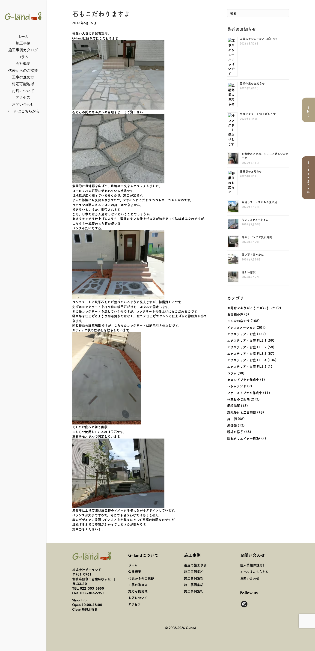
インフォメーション (241, 327)
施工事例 (23, 43)
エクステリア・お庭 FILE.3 (247, 353)
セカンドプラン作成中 (243, 379)
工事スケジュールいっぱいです (259, 39)
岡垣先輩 (233, 405)
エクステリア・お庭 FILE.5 (247, 366)
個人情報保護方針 (253, 565)
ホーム (23, 37)
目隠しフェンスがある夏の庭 (259, 202)
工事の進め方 (23, 77)
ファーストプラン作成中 (244, 392)
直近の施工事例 (195, 565)
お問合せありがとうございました (251, 307)
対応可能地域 (23, 84)
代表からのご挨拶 (23, 70)
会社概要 (23, 64)
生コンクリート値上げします (258, 114)
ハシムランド (236, 386)
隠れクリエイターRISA (243, 438)
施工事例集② (193, 584)
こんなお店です (238, 320)
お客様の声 (235, 314)
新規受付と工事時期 (241, 412)
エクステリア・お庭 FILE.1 (247, 340)
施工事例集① (193, 591)
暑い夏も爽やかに (253, 255)
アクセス (23, 97)
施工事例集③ (193, 578)
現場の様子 (235, 431)
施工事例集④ (193, 571)
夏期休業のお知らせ (252, 83)
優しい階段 (249, 272)
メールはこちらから (23, 111)
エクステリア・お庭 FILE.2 (247, 347)
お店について (23, 91)
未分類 (232, 425)
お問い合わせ (23, 104)
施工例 (232, 418)
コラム (23, 57)
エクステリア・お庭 (241, 333)
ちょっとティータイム (255, 219)
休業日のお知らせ (251, 171)
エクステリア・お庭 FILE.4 (247, 360)
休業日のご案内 (238, 399)
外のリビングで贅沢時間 (257, 237)
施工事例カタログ (23, 50)
